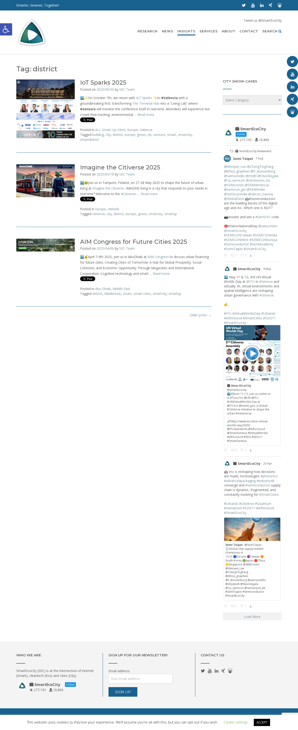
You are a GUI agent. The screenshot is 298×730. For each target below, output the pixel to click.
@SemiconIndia (235, 194)
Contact (249, 31)
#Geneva (266, 281)
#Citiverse (246, 503)
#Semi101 (263, 217)
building (98, 134)
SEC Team (127, 89)
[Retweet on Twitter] (231, 151)
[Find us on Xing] (270, 5)
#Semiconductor (236, 244)
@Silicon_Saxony (260, 194)
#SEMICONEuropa (263, 240)
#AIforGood (233, 318)
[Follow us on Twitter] (244, 5)
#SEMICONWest (236, 240)
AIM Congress (158, 257)
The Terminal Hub (145, 103)
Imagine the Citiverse (108, 188)
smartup (170, 214)
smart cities (142, 293)
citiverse (98, 214)
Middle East (121, 288)
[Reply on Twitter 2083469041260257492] (226, 255)
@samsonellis (234, 176)
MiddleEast (112, 293)
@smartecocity (235, 230)
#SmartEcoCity (255, 249)
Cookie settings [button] (236, 722)
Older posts (200, 315)
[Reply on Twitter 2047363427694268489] (226, 606)
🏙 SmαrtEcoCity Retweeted (253, 151)
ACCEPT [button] (262, 722)
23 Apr (268, 463)
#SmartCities (252, 318)
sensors (159, 134)
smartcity (185, 134)
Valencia (146, 129)
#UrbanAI (268, 313)
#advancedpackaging (240, 481)
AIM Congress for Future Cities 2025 (133, 241)
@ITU (250, 281)
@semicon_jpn (235, 189)
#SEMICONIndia (265, 235)
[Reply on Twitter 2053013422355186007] (226, 450)
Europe (132, 129)
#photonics (269, 476)
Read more (146, 114)
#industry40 (265, 481)
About (228, 31)
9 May (267, 269)
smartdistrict (89, 139)
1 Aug (260, 158)
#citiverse (266, 295)
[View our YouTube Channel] (253, 5)
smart (171, 134)
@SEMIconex (234, 185)
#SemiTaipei (233, 249)
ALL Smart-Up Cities (110, 129)
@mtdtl (251, 176)
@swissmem (267, 226)
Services (209, 31)
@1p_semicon (234, 180)
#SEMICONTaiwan (238, 235)
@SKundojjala (267, 176)
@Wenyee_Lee (235, 166)
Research (148, 31)
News (167, 31)
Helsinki (113, 209)
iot (150, 134)
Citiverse (128, 194)
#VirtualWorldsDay (246, 313)
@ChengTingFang (260, 166)
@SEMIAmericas (257, 185)
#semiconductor (257, 485)
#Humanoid (233, 508)
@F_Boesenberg (263, 171)
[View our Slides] (280, 5)
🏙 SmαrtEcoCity (247, 269)
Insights (186, 31)
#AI (239, 208)
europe (130, 134)
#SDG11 (269, 318)
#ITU (227, 313)
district (118, 134)
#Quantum (263, 503)
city (108, 134)
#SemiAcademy (261, 244)
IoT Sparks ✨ (146, 98)
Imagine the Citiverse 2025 (120, 167)
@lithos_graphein (237, 171)
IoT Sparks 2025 (103, 82)
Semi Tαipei (243, 158)
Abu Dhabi (103, 288)
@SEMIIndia (256, 189)
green (141, 134)
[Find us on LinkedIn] (262, 5)
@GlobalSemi (234, 198)
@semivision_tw (258, 180)
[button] (6, 29)
